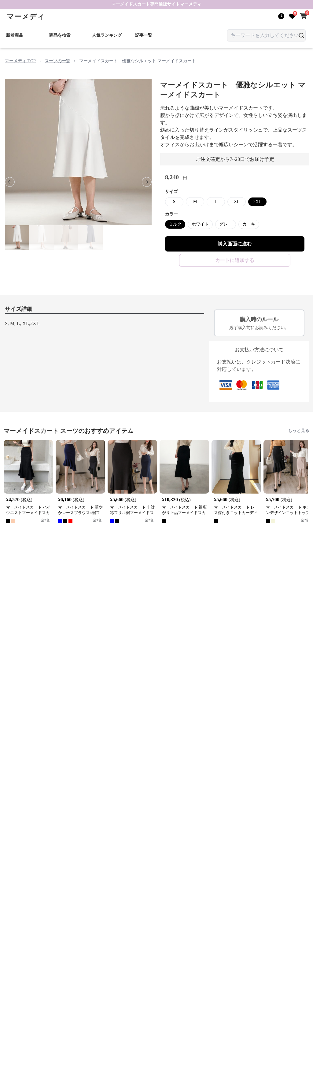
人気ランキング (107, 35)
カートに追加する (234, 260)
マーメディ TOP (20, 61)
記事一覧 (143, 35)
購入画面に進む (235, 243)
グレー (225, 224)
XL (237, 201)
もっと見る (298, 430)
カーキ (248, 224)
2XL (257, 201)
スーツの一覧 (57, 61)
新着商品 (14, 35)
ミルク (175, 224)
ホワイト (200, 224)
